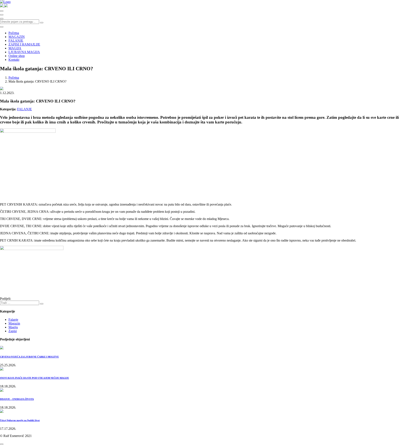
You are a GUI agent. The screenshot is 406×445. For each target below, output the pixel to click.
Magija (13, 327)
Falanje (13, 319)
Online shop (16, 56)
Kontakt (13, 59)
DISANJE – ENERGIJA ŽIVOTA (17, 399)
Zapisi (12, 331)
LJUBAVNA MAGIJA (24, 52)
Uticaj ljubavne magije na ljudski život (20, 420)
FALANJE (15, 40)
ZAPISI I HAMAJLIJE (24, 44)
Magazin (14, 323)
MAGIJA (14, 48)
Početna (13, 33)
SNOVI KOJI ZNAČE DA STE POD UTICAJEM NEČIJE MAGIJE (34, 378)
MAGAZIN (16, 37)
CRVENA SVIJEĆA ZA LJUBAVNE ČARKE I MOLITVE (29, 356)
